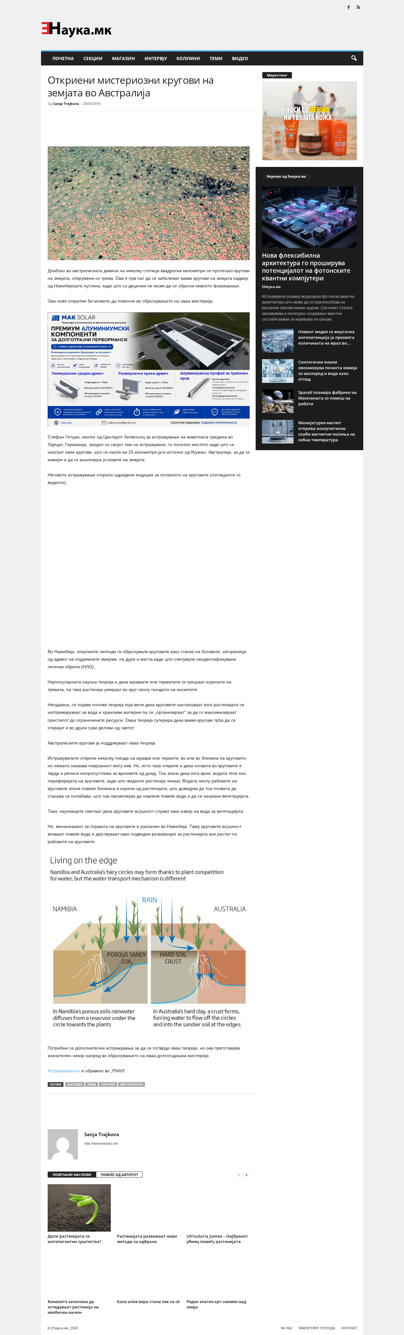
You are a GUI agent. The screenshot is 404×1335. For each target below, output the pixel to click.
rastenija (75, 1084)
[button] (354, 58)
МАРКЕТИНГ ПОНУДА (317, 1328)
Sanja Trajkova (66, 103)
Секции (93, 58)
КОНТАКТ (349, 1328)
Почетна (63, 58)
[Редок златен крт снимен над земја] (218, 1273)
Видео (240, 58)
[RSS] (358, 7)
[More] (106, 130)
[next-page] (246, 1175)
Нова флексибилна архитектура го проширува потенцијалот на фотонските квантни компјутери (306, 266)
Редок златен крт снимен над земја (216, 1304)
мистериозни (131, 1084)
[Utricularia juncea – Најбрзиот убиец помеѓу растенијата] (218, 1208)
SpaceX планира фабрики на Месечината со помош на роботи (327, 398)
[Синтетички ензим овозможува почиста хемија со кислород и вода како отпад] (278, 371)
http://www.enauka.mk (101, 1143)
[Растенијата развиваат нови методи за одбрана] (148, 1208)
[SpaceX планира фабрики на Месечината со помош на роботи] (278, 401)
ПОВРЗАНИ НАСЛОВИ (72, 1174)
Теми (216, 58)
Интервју (156, 58)
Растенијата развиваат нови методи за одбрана (147, 1238)
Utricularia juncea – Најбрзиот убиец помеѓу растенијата (217, 1238)
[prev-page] (239, 1175)
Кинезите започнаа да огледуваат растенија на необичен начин (73, 1307)
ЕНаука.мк (271, 286)
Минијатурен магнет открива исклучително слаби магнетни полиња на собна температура (326, 431)
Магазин (123, 58)
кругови (108, 1084)
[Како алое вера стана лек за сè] (148, 1273)
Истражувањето (64, 1070)
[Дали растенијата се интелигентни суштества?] (79, 1208)
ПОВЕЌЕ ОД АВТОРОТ (119, 1174)
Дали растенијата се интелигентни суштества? (74, 1238)
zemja (91, 1084)
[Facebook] (349, 7)
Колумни (188, 58)
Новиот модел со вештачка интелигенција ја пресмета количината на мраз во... (326, 337)
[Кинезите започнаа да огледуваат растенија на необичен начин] (79, 1273)
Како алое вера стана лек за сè (148, 1301)
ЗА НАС (287, 1328)
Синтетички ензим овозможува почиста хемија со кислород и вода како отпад (327, 370)
